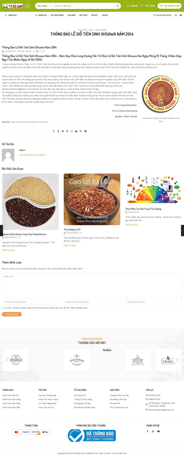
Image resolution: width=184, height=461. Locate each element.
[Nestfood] (76, 359)
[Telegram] (180, 15)
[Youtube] (158, 431)
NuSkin (107, 350)
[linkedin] (76, 131)
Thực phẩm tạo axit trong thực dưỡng (143, 208)
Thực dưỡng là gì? (72, 229)
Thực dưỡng (100, 30)
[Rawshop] (137, 359)
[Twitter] (54, 131)
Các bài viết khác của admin (32, 155)
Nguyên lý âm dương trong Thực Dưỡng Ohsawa (24, 234)
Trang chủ (82, 30)
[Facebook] (176, 15)
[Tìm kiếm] (118, 6)
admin (28, 51)
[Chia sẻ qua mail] (71, 131)
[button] (27, 6)
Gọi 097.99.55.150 (163, 15)
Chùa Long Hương (18, 122)
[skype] (84, 131)
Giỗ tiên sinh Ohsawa (38, 122)
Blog (91, 30)
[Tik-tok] (153, 431)
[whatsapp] (80, 131)
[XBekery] (168, 359)
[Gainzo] (16, 359)
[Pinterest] (67, 131)
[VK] (63, 131)
